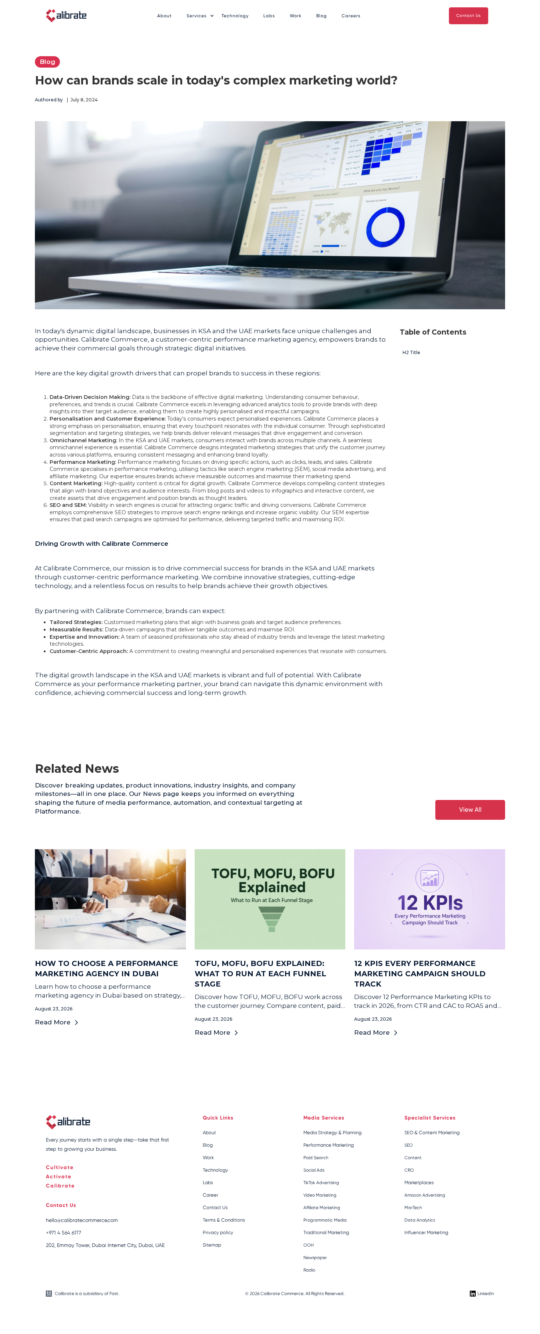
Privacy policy (218, 1232)
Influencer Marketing (426, 1232)
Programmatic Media (325, 1220)
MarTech (413, 1207)
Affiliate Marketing (321, 1207)
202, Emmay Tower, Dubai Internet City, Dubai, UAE (105, 1245)
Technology (235, 15)
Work (296, 15)
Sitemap (212, 1245)
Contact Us (468, 15)
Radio (309, 1270)
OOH (308, 1245)
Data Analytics (419, 1220)
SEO (408, 1145)
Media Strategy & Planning (332, 1132)
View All (470, 809)
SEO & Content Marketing (432, 1132)
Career (210, 1195)
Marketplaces (419, 1182)
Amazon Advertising (424, 1195)
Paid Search (315, 1157)
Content (413, 1157)
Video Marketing (319, 1195)
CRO (409, 1170)
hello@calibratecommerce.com (82, 1220)
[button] (196, 16)
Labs (269, 15)
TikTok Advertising (321, 1182)
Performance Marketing (328, 1145)
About (164, 15)
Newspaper (315, 1257)
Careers (351, 15)
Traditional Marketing (326, 1232)
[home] (66, 15)
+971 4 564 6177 (63, 1233)
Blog (321, 15)
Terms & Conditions (224, 1220)
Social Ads (313, 1170)
